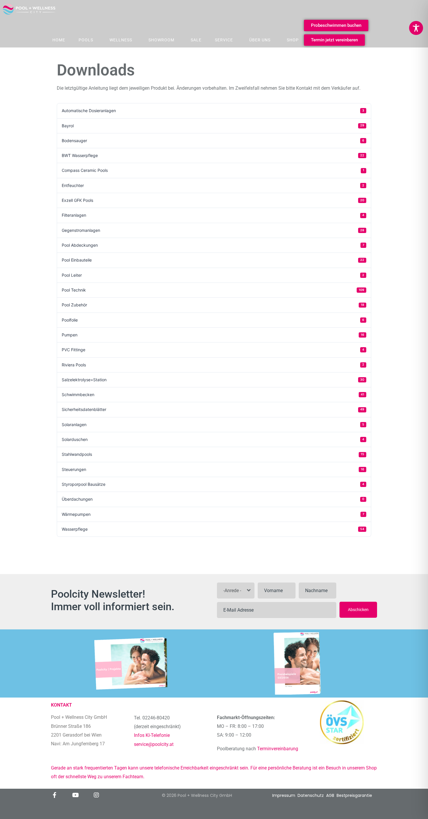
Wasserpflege (213, 529)
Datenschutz (311, 795)
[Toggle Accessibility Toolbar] (416, 28)
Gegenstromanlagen (213, 230)
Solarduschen (213, 439)
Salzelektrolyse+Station (213, 379)
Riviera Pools (213, 364)
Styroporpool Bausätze (213, 484)
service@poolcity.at (154, 744)
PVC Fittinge (213, 349)
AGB (330, 795)
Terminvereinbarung (278, 748)
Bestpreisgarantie (354, 795)
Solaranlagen (213, 424)
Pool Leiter (213, 275)
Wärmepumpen (213, 514)
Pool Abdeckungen (213, 245)
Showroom (161, 40)
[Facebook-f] (54, 795)
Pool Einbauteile (213, 259)
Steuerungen (213, 469)
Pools (86, 40)
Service (224, 40)
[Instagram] (96, 795)
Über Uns (259, 40)
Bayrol (213, 125)
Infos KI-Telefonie (152, 735)
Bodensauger (213, 140)
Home (58, 40)
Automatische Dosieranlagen (213, 110)
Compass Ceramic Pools (213, 170)
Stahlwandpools (213, 454)
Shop (293, 40)
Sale (196, 40)
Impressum (283, 795)
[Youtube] (75, 795)
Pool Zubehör (213, 304)
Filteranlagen (213, 215)
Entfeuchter (213, 185)
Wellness (120, 40)
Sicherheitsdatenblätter (213, 409)
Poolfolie (213, 319)
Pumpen (213, 334)
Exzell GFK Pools (213, 200)
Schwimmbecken (213, 394)
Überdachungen (213, 499)
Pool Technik (213, 289)
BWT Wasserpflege (213, 155)
